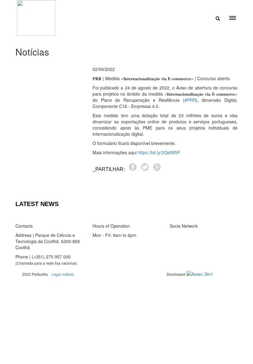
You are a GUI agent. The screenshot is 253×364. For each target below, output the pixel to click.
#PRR (190, 100)
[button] (98, 187)
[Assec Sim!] (199, 274)
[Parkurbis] (36, 18)
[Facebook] (172, 235)
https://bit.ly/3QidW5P (159, 152)
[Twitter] (176, 235)
